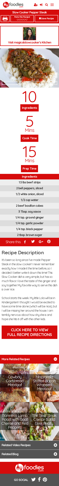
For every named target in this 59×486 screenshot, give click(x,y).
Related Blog (10, 454)
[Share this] (25, 242)
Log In (41, 5)
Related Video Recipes (16, 445)
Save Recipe (47, 18)
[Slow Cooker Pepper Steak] (29, 68)
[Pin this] (49, 242)
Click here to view (29, 332)
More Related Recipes (16, 359)
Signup (36, 5)
